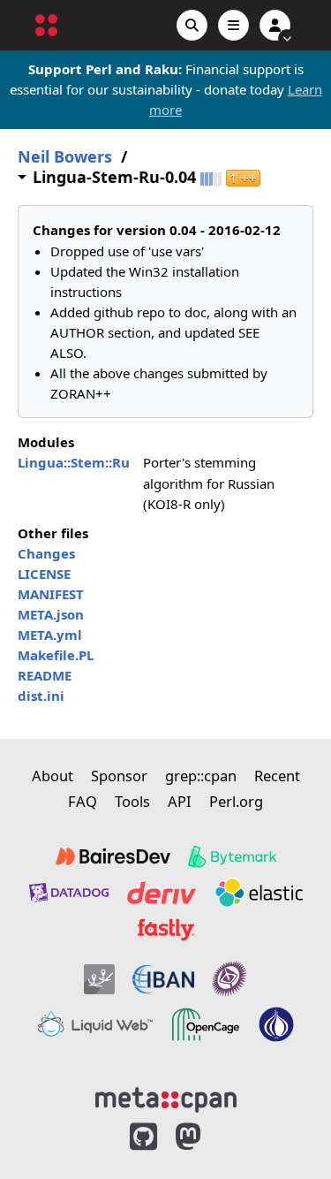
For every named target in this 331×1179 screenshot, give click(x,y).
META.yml (50, 634)
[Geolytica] (99, 979)
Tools (132, 801)
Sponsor (119, 775)
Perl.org (236, 801)
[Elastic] (258, 893)
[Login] (275, 25)
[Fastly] (166, 930)
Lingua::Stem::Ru (74, 462)
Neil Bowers (65, 157)
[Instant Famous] (229, 979)
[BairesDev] (113, 856)
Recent (277, 775)
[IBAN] (163, 979)
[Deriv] (161, 893)
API (180, 801)
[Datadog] (69, 893)
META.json (51, 614)
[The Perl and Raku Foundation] (276, 1024)
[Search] (192, 25)
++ (243, 178)
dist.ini (41, 695)
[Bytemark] (232, 856)
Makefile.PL (56, 655)
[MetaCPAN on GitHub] (143, 1137)
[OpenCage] (205, 1024)
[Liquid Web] (95, 1024)
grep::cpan (201, 775)
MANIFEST (51, 594)
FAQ (82, 801)
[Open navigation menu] (233, 25)
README (44, 675)
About (52, 775)
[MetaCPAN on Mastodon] (206, 1137)
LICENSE (44, 573)
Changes (46, 553)
